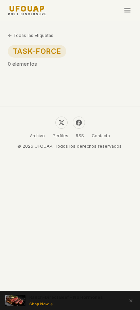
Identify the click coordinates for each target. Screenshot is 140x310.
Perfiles (60, 135)
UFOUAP (27, 10)
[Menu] (127, 10)
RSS (80, 135)
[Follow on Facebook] (79, 123)
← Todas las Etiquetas (30, 35)
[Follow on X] (61, 123)
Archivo (37, 135)
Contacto (101, 135)
